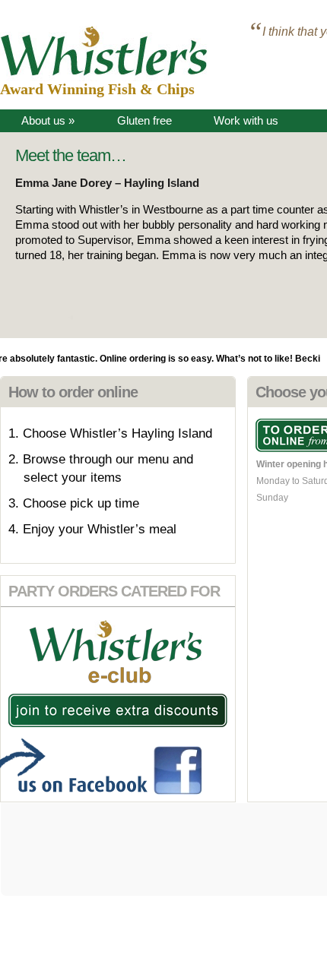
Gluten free (144, 120)
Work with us (246, 120)
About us (48, 120)
